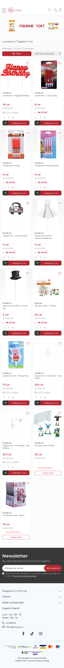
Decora (38, 303)
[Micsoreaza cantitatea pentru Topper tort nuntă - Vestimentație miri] (36, 257)
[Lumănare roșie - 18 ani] (16, 494)
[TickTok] (32, 634)
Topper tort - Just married (15, 235)
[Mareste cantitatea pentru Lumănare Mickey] (12, 187)
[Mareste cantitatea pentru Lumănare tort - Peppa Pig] (12, 397)
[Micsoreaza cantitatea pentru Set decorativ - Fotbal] (36, 328)
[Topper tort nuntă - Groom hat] (16, 284)
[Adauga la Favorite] (27, 63)
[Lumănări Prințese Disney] (48, 144)
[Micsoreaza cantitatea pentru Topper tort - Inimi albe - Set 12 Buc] (36, 397)
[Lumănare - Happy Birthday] (16, 74)
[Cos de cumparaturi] (60, 10)
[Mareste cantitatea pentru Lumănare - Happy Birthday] (12, 117)
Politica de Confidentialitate (24, 576)
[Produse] (4, 10)
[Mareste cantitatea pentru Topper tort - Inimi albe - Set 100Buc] (12, 467)
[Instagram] (40, 634)
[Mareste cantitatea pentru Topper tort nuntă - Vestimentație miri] (44, 257)
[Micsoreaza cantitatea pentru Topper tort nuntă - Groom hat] (4, 328)
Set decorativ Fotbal (44, 445)
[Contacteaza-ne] (55, 10)
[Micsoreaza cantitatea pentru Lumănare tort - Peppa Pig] (4, 397)
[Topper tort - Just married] (16, 214)
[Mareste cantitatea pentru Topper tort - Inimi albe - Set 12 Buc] (44, 397)
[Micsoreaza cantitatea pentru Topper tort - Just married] (4, 257)
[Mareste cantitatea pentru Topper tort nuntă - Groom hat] (12, 328)
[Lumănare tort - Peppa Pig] (16, 355)
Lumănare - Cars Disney (46, 95)
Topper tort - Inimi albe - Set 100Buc (16, 446)
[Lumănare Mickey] (16, 144)
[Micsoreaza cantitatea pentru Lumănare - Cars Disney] (36, 117)
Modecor (7, 93)
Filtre (18, 53)
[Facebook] (23, 634)
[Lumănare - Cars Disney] (48, 74)
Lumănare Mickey (11, 165)
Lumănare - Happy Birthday (16, 95)
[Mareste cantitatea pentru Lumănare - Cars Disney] (44, 117)
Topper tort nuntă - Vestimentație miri (44, 236)
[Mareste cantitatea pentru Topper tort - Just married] (12, 257)
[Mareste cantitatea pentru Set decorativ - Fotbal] (44, 328)
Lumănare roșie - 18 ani (13, 515)
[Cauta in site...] (49, 10)
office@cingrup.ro (15, 627)
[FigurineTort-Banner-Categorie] (32, 26)
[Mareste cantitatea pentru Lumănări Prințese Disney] (44, 187)
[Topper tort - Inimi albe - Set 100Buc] (16, 424)
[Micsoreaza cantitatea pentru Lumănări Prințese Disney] (36, 187)
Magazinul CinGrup (14, 590)
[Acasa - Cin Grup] (14, 10)
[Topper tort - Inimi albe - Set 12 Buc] (48, 355)
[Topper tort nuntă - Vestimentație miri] (48, 214)
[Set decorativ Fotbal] (48, 424)
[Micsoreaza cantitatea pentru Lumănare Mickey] (4, 187)
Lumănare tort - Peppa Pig (15, 376)
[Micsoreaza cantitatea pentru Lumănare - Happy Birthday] (4, 117)
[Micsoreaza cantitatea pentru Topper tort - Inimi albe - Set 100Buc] (4, 467)
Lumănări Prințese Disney (47, 165)
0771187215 (11, 623)
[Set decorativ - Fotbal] (48, 284)
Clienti (6, 596)
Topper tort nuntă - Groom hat (15, 306)
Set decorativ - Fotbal (45, 305)
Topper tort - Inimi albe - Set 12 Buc (48, 377)
